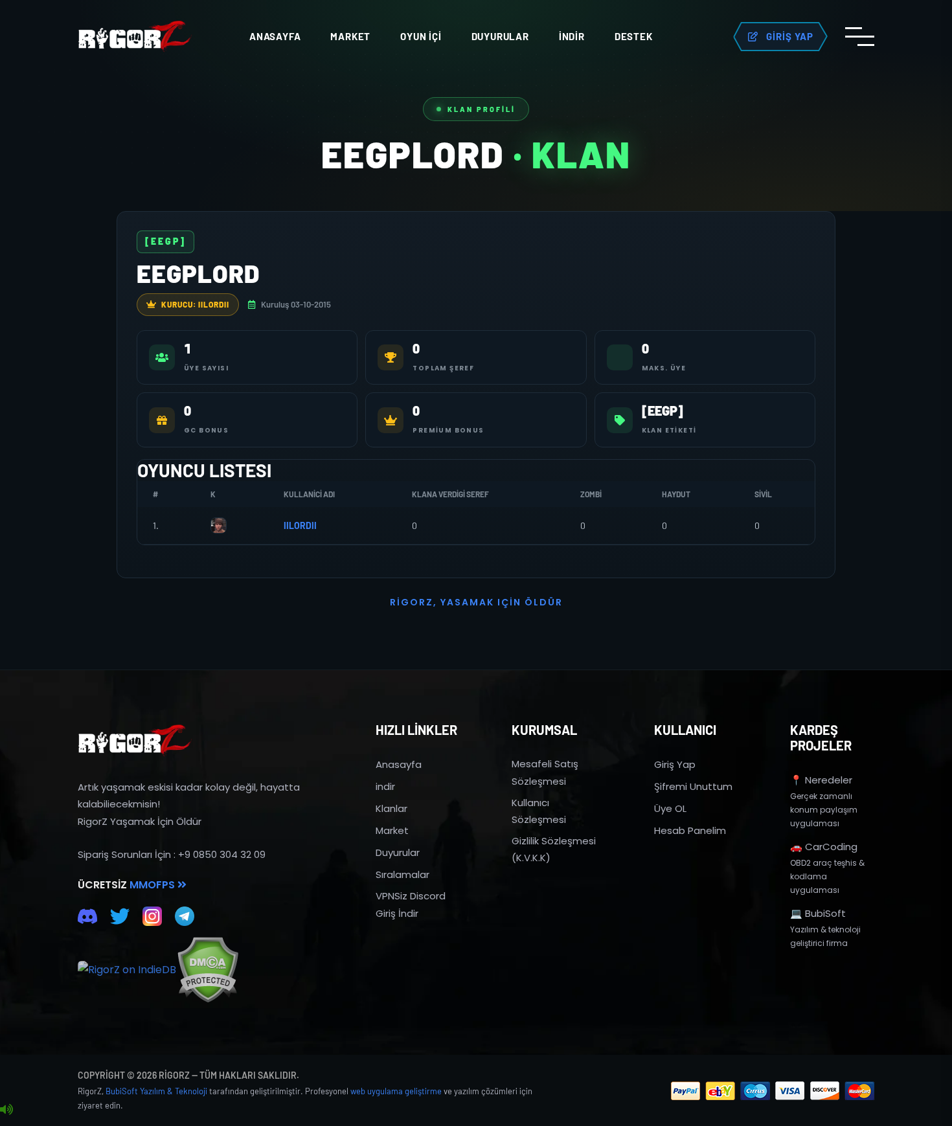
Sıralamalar (402, 874)
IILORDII (300, 525)
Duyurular (500, 36)
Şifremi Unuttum (693, 786)
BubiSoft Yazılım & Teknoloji (156, 1091)
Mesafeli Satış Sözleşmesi (545, 772)
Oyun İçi (420, 36)
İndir (572, 36)
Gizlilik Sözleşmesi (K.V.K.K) (554, 849)
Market (350, 36)
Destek (634, 36)
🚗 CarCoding (823, 846)
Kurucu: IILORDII (195, 304)
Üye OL (670, 808)
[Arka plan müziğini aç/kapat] (6, 1109)
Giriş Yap (675, 764)
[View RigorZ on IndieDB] (127, 970)
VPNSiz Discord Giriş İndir (411, 904)
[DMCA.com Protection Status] (207, 969)
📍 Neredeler (821, 780)
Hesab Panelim (690, 830)
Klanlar (391, 808)
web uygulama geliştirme (396, 1091)
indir (385, 786)
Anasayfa (274, 36)
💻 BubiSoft (818, 913)
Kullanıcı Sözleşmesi (539, 811)
